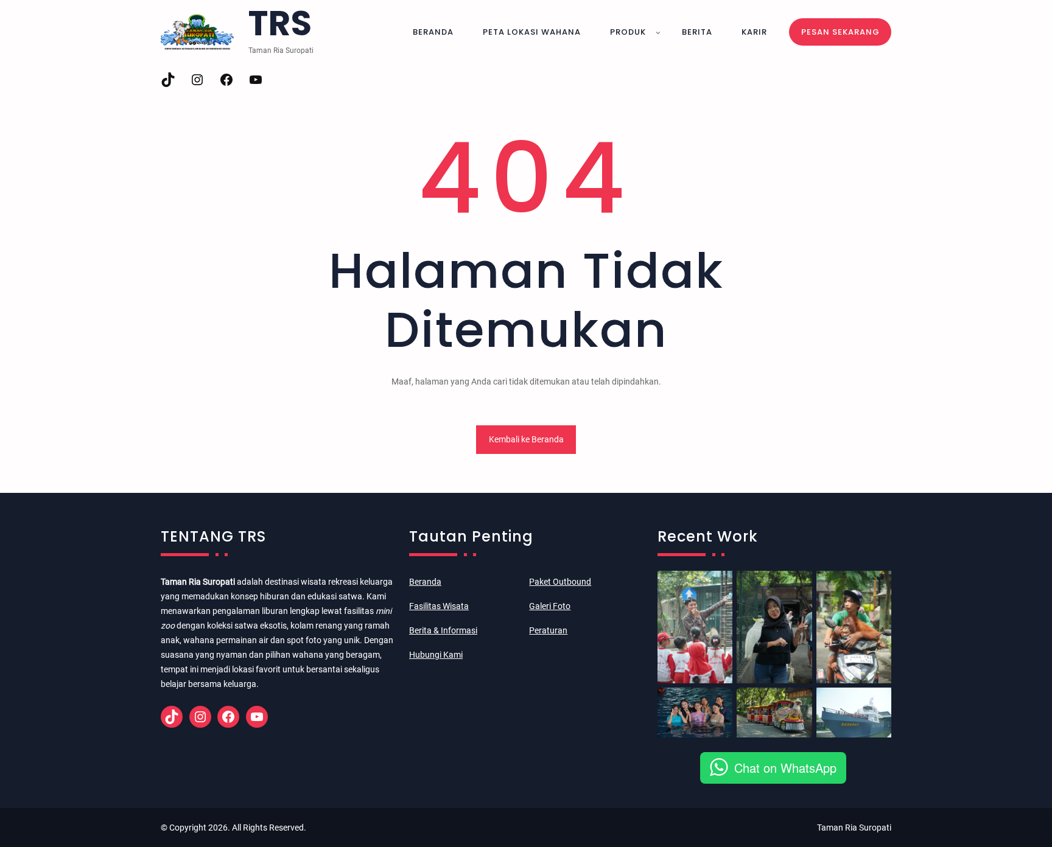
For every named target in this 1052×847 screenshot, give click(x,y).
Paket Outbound (560, 582)
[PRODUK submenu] (658, 32)
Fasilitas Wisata (439, 606)
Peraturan (548, 630)
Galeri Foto (549, 606)
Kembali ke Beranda (526, 439)
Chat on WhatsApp (785, 767)
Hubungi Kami (436, 655)
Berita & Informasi (443, 630)
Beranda (425, 582)
